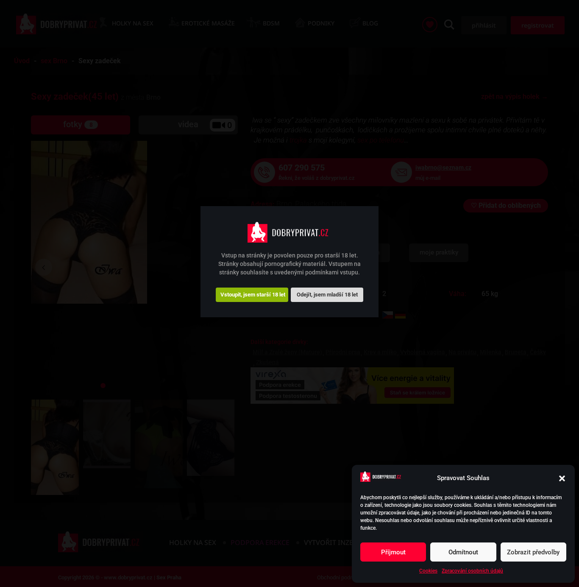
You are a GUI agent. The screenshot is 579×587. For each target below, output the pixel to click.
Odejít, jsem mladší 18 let (327, 294)
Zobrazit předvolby (533, 552)
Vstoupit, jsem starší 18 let (252, 294)
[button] (562, 478)
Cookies (428, 571)
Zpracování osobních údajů (472, 571)
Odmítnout (463, 552)
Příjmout (393, 552)
